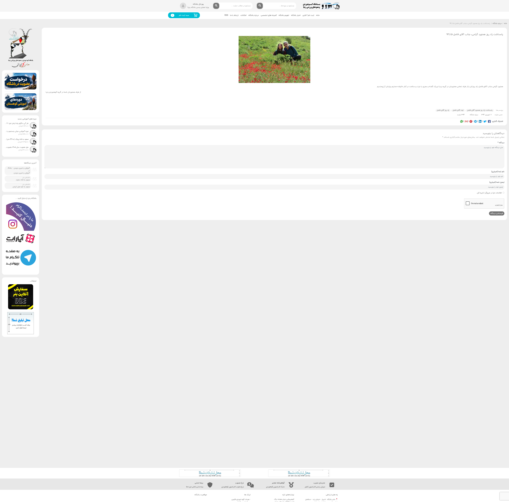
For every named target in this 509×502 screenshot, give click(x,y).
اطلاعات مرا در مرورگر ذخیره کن (489, 193)
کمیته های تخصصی (269, 15)
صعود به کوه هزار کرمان (21, 187)
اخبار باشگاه (295, 15)
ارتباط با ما (234, 15)
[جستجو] (259, 6)
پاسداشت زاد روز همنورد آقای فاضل (479, 110)
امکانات (243, 15)
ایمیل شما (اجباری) (496, 182)
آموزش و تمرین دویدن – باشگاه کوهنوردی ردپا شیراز (18, 168)
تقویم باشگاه (284, 15)
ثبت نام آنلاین (308, 15)
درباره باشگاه (253, 15)
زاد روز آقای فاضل (443, 110)
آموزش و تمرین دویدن (22, 173)
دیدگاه (501, 142)
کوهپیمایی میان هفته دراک (284, 499)
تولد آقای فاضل (458, 110)
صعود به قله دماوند (23, 180)
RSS (226, 15)
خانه (318, 15)
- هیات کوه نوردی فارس (241, 499)
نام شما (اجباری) (497, 171)
